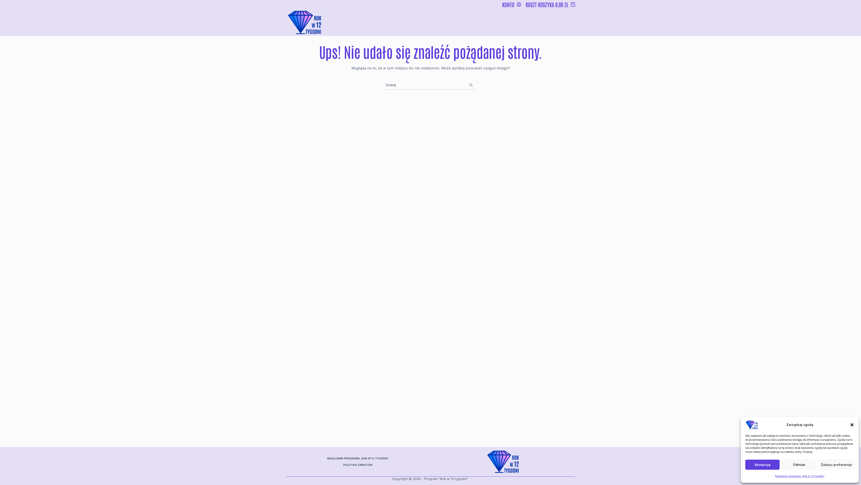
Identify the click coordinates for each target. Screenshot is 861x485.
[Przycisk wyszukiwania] (471, 85)
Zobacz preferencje (836, 465)
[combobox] (426, 84)
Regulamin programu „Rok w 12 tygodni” (799, 476)
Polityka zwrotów (357, 465)
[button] (852, 425)
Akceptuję (762, 465)
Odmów (799, 465)
